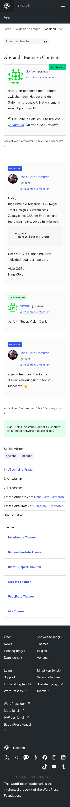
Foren (7, 17)
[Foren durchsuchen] (45, 41)
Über (7, 637)
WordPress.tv (15, 691)
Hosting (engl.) (14, 651)
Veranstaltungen (48, 677)
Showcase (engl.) (49, 637)
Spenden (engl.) (50, 684)
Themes (42, 644)
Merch (43, 691)
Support (9, 677)
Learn (8, 670)
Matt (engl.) (14, 711)
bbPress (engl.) (17, 717)
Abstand (11, 455)
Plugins (42, 651)
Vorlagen (43, 658)
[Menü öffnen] (64, 6)
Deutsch (19, 748)
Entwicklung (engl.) (17, 684)
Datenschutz (13, 658)
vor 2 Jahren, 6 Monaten (40, 77)
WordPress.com (17, 704)
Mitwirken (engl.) (49, 670)
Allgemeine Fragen (28, 29)
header (27, 455)
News (8, 644)
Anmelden (16, 125)
